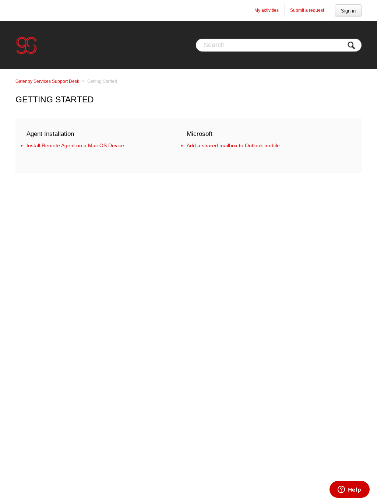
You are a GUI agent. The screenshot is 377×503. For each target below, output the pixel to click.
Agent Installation (50, 133)
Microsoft (199, 133)
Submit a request (307, 10)
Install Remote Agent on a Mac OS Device (75, 145)
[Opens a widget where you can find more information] (349, 490)
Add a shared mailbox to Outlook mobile (233, 145)
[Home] (26, 45)
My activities (266, 10)
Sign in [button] (348, 11)
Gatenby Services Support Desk (47, 81)
